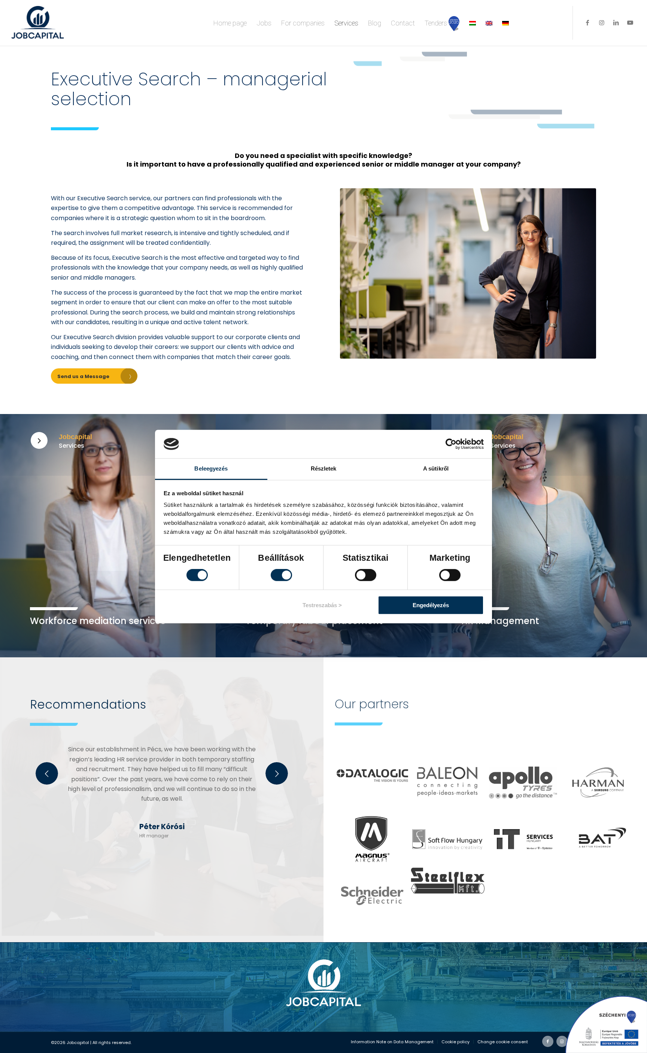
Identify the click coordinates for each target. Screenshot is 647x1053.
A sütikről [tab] (436, 468)
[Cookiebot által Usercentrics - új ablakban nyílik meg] (451, 444)
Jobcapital (75, 437)
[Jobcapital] (39, 440)
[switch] (281, 575)
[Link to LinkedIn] (616, 22)
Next (276, 773)
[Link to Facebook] (587, 22)
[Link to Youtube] (630, 22)
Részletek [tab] (324, 468)
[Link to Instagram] (601, 22)
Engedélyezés (431, 605)
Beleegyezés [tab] (211, 468)
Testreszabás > (322, 605)
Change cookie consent (502, 1042)
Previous (47, 773)
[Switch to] (472, 23)
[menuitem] (230, 23)
